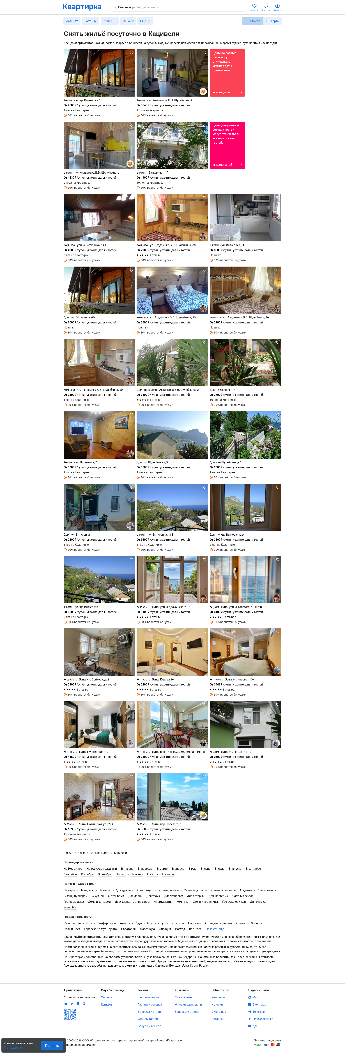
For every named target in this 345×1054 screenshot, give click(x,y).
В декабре (105, 874)
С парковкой (265, 890)
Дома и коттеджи (99, 901)
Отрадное (211, 923)
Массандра (147, 929)
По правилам (13, 1046)
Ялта (89, 923)
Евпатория (128, 929)
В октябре (70, 874)
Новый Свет (72, 929)
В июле (219, 868)
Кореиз (227, 923)
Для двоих (135, 896)
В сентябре (253, 868)
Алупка (151, 923)
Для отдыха (258, 901)
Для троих (153, 896)
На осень (137, 874)
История (217, 1004)
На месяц (105, 890)
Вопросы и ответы (150, 1011)
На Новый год (73, 868)
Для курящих (124, 890)
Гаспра (179, 923)
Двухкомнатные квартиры (132, 901)
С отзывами (116, 896)
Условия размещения (189, 1004)
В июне (205, 868)
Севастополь (72, 923)
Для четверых (173, 896)
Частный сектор (243, 896)
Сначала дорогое (195, 890)
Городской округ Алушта (100, 929)
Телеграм (259, 1011)
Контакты (107, 1004)
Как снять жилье (148, 997)
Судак (138, 923)
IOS (65, 1003)
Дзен (256, 1026)
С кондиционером (76, 896)
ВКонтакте (259, 1004)
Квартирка (84, 7)
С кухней (98, 896)
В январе (127, 868)
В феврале (145, 868)
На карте (69, 890)
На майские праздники (102, 868)
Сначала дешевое (223, 890)
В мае (192, 868)
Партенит (194, 923)
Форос (255, 923)
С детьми (246, 890)
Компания (218, 997)
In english (70, 907)
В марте (162, 868)
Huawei (78, 1003)
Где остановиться (234, 901)
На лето (121, 874)
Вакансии (217, 1019)
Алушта (125, 923)
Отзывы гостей (148, 1019)
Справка (106, 997)
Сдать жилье (183, 997)
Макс (256, 997)
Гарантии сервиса (150, 1004)
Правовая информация (80, 1045)
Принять (52, 1045)
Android (71, 1003)
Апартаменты (163, 901)
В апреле (178, 868)
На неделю (87, 890)
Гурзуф (165, 923)
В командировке (169, 890)
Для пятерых (195, 896)
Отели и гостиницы (205, 901)
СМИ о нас (218, 1011)
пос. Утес (195, 929)
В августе (235, 868)
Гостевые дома (74, 901)
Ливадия (165, 929)
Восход (180, 929)
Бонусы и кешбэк (149, 1026)
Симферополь (106, 923)
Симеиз (241, 923)
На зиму (152, 874)
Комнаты (182, 901)
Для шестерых (218, 896)
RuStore (84, 1003)
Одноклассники (263, 1019)
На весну (168, 874)
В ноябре (87, 874)
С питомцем (145, 890)
